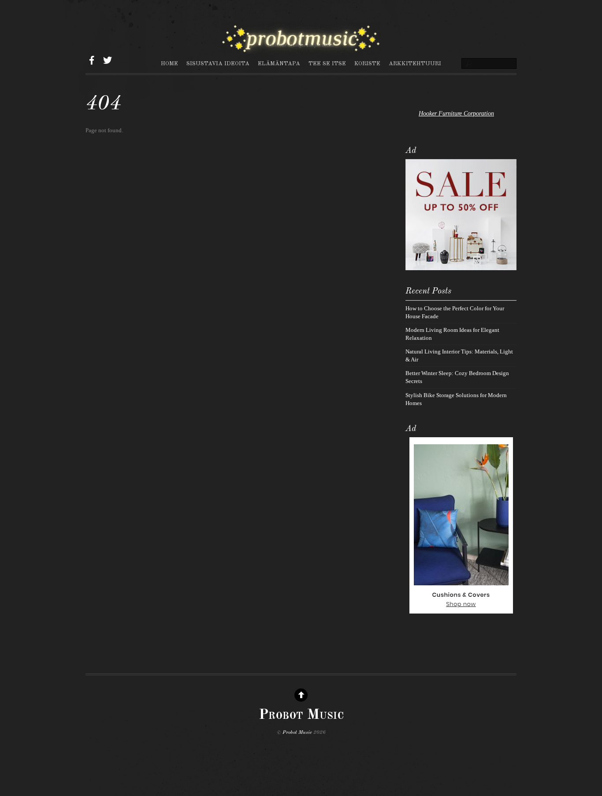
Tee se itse (327, 64)
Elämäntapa (279, 64)
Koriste (367, 64)
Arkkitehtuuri (415, 64)
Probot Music (297, 732)
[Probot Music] (301, 49)
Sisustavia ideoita (217, 64)
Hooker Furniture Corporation (456, 113)
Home (169, 64)
